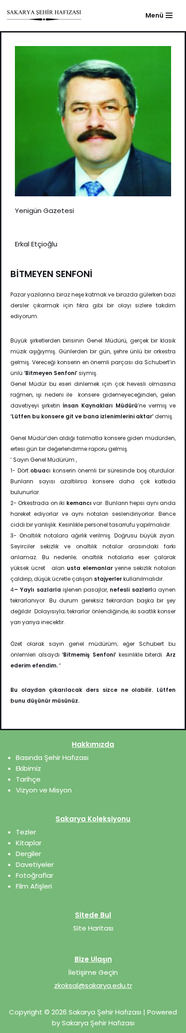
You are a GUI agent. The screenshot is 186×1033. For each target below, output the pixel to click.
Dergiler (28, 853)
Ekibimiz (28, 768)
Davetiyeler (35, 864)
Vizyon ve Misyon (44, 790)
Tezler (26, 832)
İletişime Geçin (93, 972)
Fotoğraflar (34, 875)
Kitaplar (29, 843)
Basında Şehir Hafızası (52, 757)
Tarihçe (28, 779)
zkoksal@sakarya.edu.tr (93, 985)
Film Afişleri (34, 886)
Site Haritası (93, 928)
